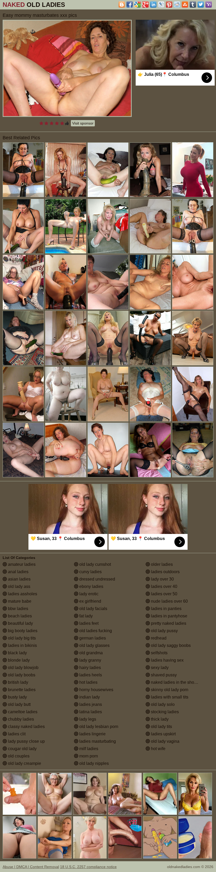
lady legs (87, 719)
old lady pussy (164, 630)
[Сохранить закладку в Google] (137, 4)
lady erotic (88, 594)
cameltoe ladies (22, 712)
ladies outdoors (165, 571)
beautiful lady (20, 623)
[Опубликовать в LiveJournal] (161, 4)
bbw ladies (17, 608)
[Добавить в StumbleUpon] (185, 4)
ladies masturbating (97, 741)
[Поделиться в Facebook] (129, 4)
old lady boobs (21, 675)
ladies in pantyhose (168, 616)
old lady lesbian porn (98, 726)
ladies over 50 (163, 594)
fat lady (85, 616)
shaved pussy (163, 675)
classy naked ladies (26, 726)
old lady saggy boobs (170, 645)
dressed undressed (96, 579)
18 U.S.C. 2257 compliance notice (88, 867)
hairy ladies (89, 667)
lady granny (89, 660)
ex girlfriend (89, 601)
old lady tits (161, 726)
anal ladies (17, 571)
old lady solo (162, 704)
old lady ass (18, 586)
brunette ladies (21, 689)
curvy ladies (90, 571)
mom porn (88, 756)
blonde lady (18, 660)
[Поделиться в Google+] (145, 4)
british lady (17, 682)
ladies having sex (167, 660)
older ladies (161, 564)
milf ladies (88, 748)
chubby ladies (20, 719)
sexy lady (159, 667)
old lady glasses (94, 645)
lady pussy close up (26, 741)
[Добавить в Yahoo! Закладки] (208, 4)
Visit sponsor (83, 123)
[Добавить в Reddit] (177, 4)
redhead (158, 638)
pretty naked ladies (168, 623)
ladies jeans (90, 704)
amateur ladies (21, 564)
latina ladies (90, 712)
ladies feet (88, 623)
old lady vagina (164, 741)
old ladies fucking (95, 630)
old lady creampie (24, 763)
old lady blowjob (22, 667)
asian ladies (19, 579)
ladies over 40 (163, 586)
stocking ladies (164, 712)
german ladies (92, 638)
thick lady (159, 719)
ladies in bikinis (22, 645)
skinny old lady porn (169, 689)
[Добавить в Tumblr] (193, 4)
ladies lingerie (92, 734)
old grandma (90, 653)
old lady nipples (93, 763)
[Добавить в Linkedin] (153, 4)
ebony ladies (90, 586)
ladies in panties (165, 608)
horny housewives (95, 689)
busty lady (17, 697)
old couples (18, 756)
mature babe (19, 601)
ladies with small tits (169, 697)
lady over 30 (162, 579)
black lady (17, 653)
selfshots (159, 653)
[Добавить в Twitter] (201, 4)
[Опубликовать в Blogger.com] (122, 4)
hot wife (157, 748)
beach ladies (19, 616)
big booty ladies (22, 630)
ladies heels (90, 675)
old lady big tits (21, 638)
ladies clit (16, 734)
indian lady (89, 697)
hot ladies (87, 682)
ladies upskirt (163, 734)
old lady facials (92, 608)
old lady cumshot (94, 564)
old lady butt (19, 704)
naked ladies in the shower (175, 682)
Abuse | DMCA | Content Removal (31, 867)
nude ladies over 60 (169, 601)
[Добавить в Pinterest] (169, 4)
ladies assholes (22, 594)
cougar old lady (22, 748)
